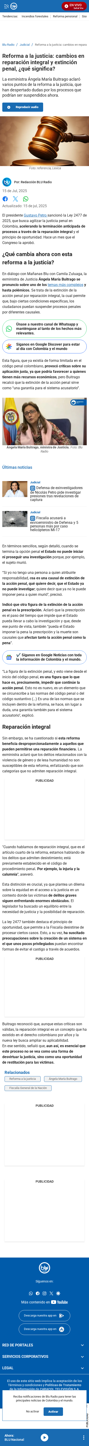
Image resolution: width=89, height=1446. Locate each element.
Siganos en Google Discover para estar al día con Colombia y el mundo (48, 346)
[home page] (44, 1268)
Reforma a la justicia (22, 1079)
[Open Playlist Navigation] (83, 1437)
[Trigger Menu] (6, 6)
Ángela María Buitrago (63, 1079)
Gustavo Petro (35, 215)
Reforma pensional (65, 16)
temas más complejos (65, 285)
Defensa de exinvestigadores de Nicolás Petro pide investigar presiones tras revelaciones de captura (56, 494)
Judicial (25, 44)
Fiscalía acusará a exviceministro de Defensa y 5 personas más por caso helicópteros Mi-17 (54, 524)
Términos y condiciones (25, 1385)
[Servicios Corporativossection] (82, 1357)
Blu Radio (8, 44)
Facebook (5, 201)
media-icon (44, 1437)
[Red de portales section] (82, 1345)
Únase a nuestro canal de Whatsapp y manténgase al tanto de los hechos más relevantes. (48, 328)
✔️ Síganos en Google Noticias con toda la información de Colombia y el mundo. (49, 657)
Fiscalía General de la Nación (28, 1088)
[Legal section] (82, 1368)
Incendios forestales (35, 16)
